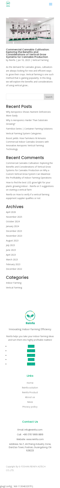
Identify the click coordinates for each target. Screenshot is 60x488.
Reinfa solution (30, 387)
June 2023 (11, 249)
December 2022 (14, 268)
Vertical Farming (40, 60)
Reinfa (12, 60)
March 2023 (12, 259)
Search (49, 96)
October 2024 (13, 221)
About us (30, 397)
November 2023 (14, 235)
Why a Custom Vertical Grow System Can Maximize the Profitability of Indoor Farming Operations (29, 174)
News (30, 402)
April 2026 (11, 212)
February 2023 (13, 264)
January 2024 (12, 226)
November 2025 (14, 216)
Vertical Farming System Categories (23, 133)
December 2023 (14, 231)
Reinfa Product (30, 392)
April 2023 (11, 254)
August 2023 (12, 240)
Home (30, 382)
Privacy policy (30, 406)
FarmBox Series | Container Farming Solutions (29, 128)
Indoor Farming (13, 282)
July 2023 (10, 245)
